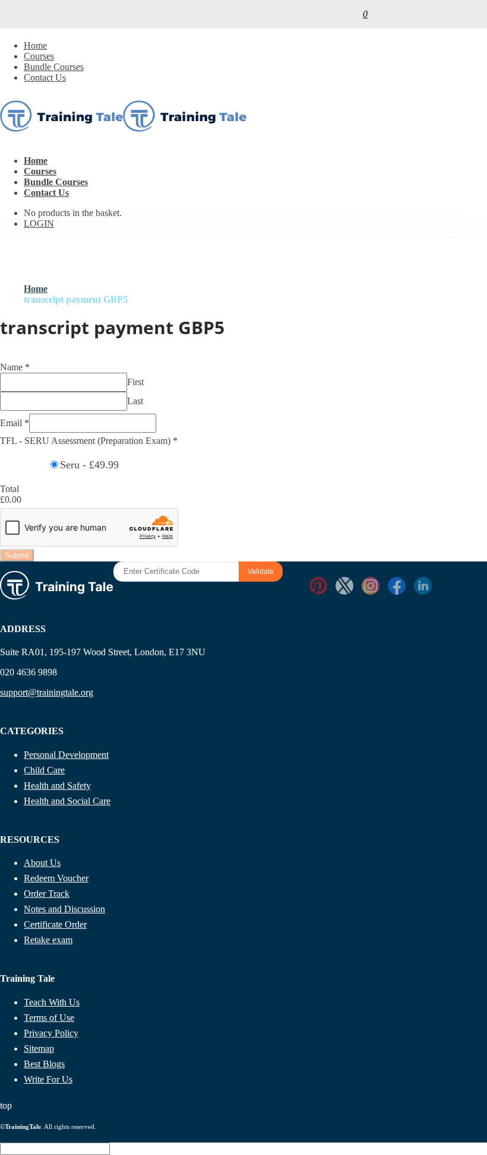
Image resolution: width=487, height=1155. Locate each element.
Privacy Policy (51, 1033)
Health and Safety (57, 785)
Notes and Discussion (64, 909)
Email (14, 423)
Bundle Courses (54, 67)
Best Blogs (44, 1064)
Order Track (46, 894)
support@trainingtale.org (46, 692)
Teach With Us (52, 1002)
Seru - (89, 465)
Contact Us (45, 77)
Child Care (44, 770)
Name (15, 367)
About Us (42, 863)
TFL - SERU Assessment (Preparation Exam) (89, 441)
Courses (39, 56)
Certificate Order (55, 924)
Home (35, 45)
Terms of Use (49, 1018)
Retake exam (48, 940)
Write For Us (48, 1079)
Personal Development (66, 755)
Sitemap (39, 1048)
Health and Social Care (67, 801)
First (135, 382)
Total (9, 489)
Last (135, 401)
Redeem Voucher (56, 878)
